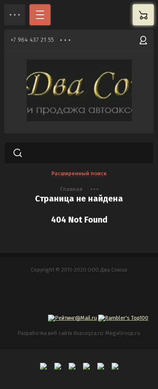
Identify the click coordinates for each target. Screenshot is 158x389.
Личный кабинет (143, 40)
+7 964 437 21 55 (32, 40)
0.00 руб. (143, 14)
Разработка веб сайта (44, 333)
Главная (71, 189)
